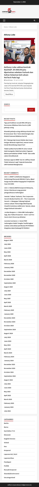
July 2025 (7, 291)
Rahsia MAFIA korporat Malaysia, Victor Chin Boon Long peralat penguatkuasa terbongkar (18, 190)
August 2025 (8, 287)
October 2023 (9, 372)
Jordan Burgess (10, 212)
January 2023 (8, 407)
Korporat (7, 450)
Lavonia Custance (10, 221)
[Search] (34, 20)
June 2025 (7, 295)
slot (5, 177)
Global (6, 443)
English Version (9, 439)
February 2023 (9, 403)
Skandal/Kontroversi (11, 474)
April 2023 (7, 395)
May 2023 (7, 392)
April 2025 (7, 302)
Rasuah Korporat (10, 470)
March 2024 (8, 353)
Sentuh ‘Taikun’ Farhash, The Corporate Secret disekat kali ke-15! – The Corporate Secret (19, 198)
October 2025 (9, 279)
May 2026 (7, 252)
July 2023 (7, 384)
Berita (9, 60)
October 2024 (9, 326)
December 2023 (9, 364)
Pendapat (7, 462)
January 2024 (8, 360)
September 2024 (10, 329)
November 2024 (9, 322)
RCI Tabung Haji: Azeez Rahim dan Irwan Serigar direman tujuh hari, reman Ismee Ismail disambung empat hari (18, 142)
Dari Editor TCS (9, 431)
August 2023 (8, 380)
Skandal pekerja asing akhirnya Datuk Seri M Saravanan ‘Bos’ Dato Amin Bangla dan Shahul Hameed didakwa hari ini (19, 133)
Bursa (6, 427)
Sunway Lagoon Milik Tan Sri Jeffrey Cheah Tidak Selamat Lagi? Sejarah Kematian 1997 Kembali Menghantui (19, 162)
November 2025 (9, 275)
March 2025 (8, 306)
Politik (6, 466)
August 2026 (8, 240)
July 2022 (7, 411)
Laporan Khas (9, 458)
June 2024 (7, 341)
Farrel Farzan (9, 80)
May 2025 (7, 298)
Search (7, 104)
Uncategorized (9, 477)
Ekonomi (7, 435)
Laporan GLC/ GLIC (10, 454)
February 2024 (9, 357)
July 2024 (7, 337)
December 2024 (9, 318)
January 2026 (8, 267)
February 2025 (9, 310)
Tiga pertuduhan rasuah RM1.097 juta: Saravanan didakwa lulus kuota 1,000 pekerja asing (17, 125)
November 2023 (9, 368)
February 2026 (9, 264)
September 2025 (10, 283)
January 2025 (8, 314)
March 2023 (8, 399)
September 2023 (10, 376)
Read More (9, 94)
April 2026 (7, 256)
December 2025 (9, 271)
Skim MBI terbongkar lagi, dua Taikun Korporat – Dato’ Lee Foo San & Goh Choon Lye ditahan (19, 214)
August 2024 (8, 333)
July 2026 (7, 244)
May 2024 (7, 345)
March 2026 (8, 260)
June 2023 (7, 388)
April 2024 (7, 349)
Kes (5, 446)
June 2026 (7, 248)
